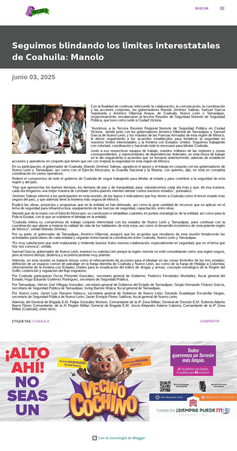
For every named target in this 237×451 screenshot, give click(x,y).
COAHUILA (40, 321)
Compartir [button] (209, 321)
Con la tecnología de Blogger (121, 438)
